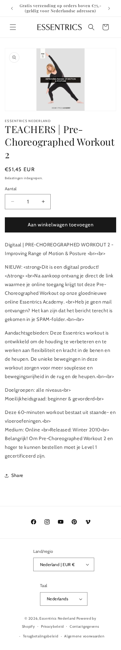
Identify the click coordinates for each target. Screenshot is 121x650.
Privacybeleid (52, 626)
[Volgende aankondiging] (109, 8)
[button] (13, 27)
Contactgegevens (84, 626)
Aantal (10, 188)
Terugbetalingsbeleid (40, 636)
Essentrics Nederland (57, 618)
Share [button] (17, 475)
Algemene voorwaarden (84, 636)
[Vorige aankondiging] (12, 8)
